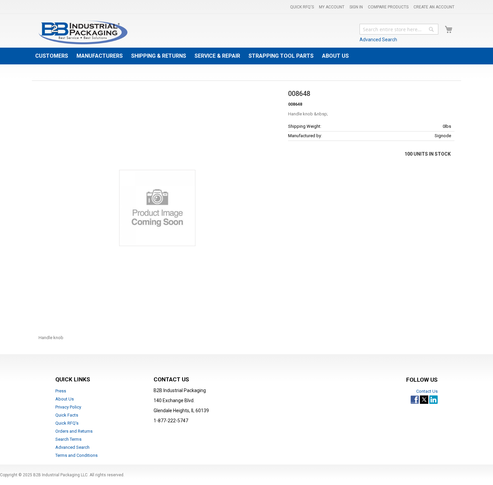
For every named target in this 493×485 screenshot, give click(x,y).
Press (60, 390)
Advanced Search (378, 39)
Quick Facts (66, 415)
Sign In (356, 7)
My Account (331, 7)
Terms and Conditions (76, 455)
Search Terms (68, 439)
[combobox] (399, 29)
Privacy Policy (68, 407)
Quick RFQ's (302, 7)
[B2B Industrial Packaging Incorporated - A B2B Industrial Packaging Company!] (83, 32)
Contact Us (427, 391)
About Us (64, 398)
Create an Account (434, 7)
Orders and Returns (74, 431)
